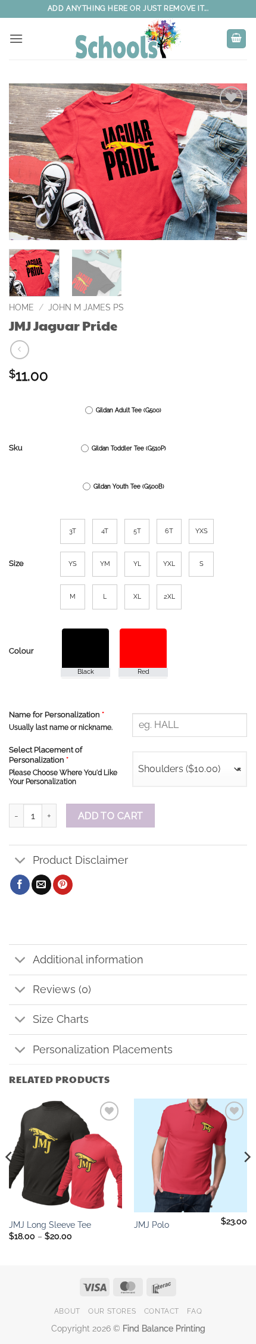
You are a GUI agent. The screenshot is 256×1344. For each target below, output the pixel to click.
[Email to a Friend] (41, 885)
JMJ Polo (151, 1225)
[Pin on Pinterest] (63, 885)
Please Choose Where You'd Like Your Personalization (63, 777)
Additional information (88, 959)
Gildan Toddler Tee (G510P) (129, 448)
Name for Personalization (56, 714)
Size (16, 563)
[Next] (227, 162)
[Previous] (28, 162)
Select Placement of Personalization (45, 754)
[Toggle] (20, 861)
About (67, 1310)
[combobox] (189, 769)
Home (21, 307)
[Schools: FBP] (128, 39)
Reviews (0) (62, 989)
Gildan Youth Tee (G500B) (128, 486)
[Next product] (19, 349)
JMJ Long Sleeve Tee (50, 1225)
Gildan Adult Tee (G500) (128, 410)
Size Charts (61, 1019)
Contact (161, 1310)
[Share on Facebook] (20, 885)
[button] (16, 38)
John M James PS (86, 307)
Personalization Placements (103, 1049)
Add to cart (110, 816)
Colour (21, 651)
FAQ (194, 1310)
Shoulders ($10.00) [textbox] (189, 768)
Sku (16, 448)
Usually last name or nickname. (61, 727)
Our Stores (112, 1310)
